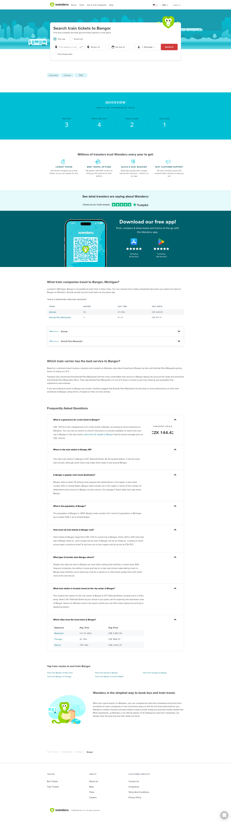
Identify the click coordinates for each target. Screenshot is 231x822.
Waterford (58, 633)
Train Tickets (52, 752)
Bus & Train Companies (97, 5)
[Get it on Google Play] (161, 241)
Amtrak (52, 312)
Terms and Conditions (138, 792)
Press (91, 792)
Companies (133, 786)
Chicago (58, 639)
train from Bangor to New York (60, 673)
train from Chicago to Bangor (155, 673)
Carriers (67, 75)
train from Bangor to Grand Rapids (109, 676)
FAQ (81, 75)
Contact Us (133, 781)
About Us (93, 781)
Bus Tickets (52, 781)
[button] (155, 5)
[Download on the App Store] (134, 241)
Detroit (57, 645)
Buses (73, 5)
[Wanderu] (59, 4)
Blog (111, 5)
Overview (53, 75)
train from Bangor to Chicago (59, 676)
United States (66, 752)
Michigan (79, 752)
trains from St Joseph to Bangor (98, 434)
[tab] (61, 40)
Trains (81, 5)
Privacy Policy (134, 797)
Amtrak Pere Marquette (60, 317)
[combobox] (65, 47)
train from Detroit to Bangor (106, 673)
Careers (93, 797)
